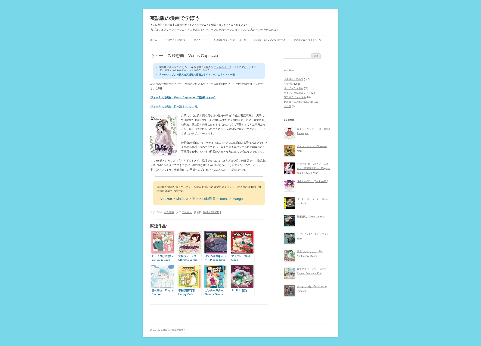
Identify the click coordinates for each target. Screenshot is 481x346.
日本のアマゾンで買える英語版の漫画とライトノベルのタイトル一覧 (197, 74)
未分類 (287, 106)
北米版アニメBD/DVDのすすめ (270, 40)
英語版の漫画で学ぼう (175, 18)
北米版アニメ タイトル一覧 (307, 40)
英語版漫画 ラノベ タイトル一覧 (229, 40)
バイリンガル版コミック (297, 92)
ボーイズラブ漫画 (293, 88)
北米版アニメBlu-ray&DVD (298, 101)
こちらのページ (222, 67)
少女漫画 (169, 212)
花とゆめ (187, 212)
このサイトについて (175, 40)
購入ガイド (199, 40)
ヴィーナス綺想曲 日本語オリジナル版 (174, 106)
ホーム (153, 40)
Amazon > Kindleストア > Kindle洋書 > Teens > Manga (201, 199)
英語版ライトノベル (295, 97)
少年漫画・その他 (293, 79)
